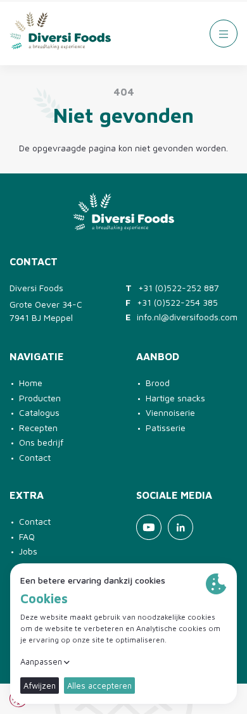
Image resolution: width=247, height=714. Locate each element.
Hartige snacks (175, 397)
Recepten (38, 427)
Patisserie (166, 427)
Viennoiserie (170, 412)
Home (30, 382)
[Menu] (224, 33)
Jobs (28, 551)
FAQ (27, 536)
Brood (158, 382)
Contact (35, 457)
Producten (40, 397)
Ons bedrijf (41, 442)
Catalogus (39, 412)
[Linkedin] (180, 527)
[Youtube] (149, 527)
